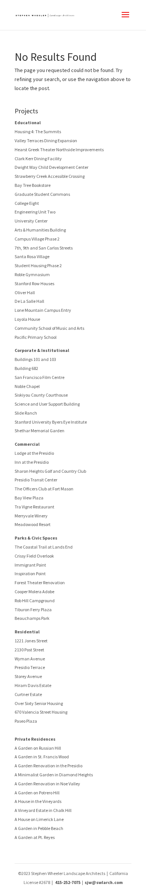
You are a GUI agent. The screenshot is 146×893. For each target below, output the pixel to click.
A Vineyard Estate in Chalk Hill (43, 810)
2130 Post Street (29, 649)
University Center (31, 221)
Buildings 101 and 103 (35, 359)
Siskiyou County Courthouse (41, 395)
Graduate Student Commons (42, 194)
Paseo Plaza (26, 721)
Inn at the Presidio (32, 462)
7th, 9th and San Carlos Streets (44, 248)
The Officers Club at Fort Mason (44, 489)
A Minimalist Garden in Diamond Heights (54, 774)
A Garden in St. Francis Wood (42, 756)
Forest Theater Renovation (40, 582)
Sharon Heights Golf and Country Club (50, 471)
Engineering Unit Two (35, 212)
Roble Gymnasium (32, 274)
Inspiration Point (30, 573)
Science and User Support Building (47, 404)
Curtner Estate (28, 694)
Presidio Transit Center (36, 480)
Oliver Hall (25, 292)
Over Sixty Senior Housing (39, 703)
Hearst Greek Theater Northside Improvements (59, 149)
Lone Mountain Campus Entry (43, 310)
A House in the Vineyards (38, 801)
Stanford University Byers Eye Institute (51, 422)
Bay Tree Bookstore (33, 185)
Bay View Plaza (29, 498)
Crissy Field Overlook (34, 556)
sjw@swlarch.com (104, 882)
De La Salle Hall (29, 301)
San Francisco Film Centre (39, 377)
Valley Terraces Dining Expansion (46, 140)
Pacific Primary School (36, 337)
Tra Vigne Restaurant (34, 507)
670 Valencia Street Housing (41, 712)
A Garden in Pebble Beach (39, 828)
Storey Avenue (28, 676)
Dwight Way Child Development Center (51, 167)
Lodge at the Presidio (34, 453)
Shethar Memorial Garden (39, 430)
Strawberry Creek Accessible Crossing (50, 176)
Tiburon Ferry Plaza (33, 609)
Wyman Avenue (30, 658)
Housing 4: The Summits (38, 131)
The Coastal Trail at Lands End (44, 547)
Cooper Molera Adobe (34, 591)
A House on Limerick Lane (39, 819)
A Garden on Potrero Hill (37, 792)
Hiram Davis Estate (33, 685)
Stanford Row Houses (34, 283)
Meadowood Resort (33, 524)
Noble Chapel (27, 386)
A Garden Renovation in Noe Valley (47, 783)
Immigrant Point (30, 565)
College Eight (27, 203)
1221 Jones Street (31, 640)
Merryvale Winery (31, 516)
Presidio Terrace (30, 667)
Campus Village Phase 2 (37, 239)
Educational (28, 122)
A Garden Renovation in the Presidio (48, 765)
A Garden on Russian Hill (38, 748)
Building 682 (26, 368)
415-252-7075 (67, 882)
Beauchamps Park (32, 618)
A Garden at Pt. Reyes (35, 837)
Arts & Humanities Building (40, 230)
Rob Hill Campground (35, 600)
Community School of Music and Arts (49, 328)
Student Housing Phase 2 (38, 265)
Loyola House (27, 319)
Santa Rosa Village (32, 256)
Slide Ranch (26, 413)
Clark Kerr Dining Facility (38, 158)
